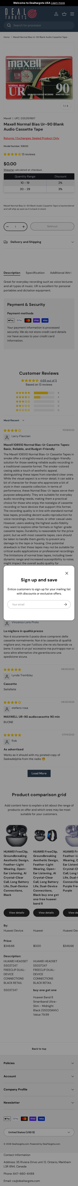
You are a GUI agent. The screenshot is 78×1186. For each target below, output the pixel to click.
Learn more (58, 3)
